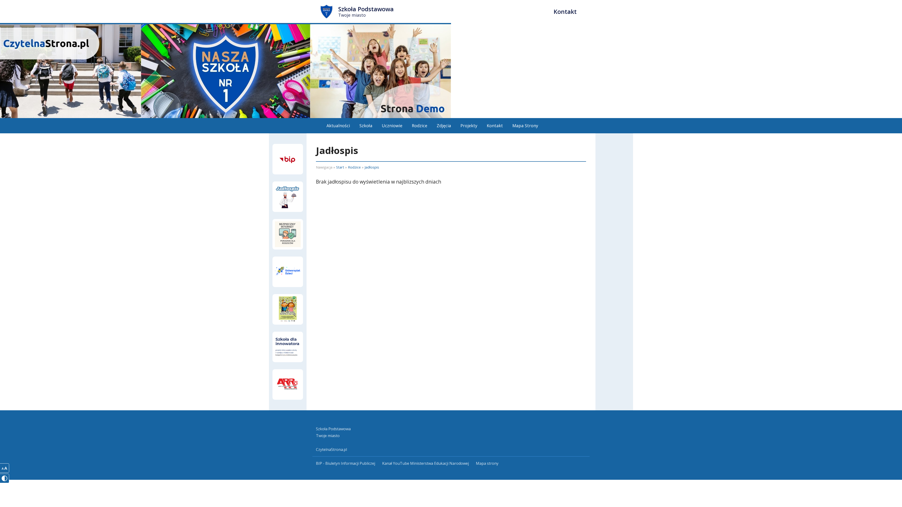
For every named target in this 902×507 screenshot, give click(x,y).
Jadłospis (372, 167)
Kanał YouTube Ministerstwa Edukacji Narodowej (425, 463)
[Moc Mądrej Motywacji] (287, 384)
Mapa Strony (525, 125)
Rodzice (419, 125)
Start (340, 167)
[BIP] (287, 159)
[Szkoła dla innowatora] (287, 347)
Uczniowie (392, 125)
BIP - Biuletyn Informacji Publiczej (345, 463)
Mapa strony (487, 463)
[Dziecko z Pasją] (287, 272)
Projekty (468, 125)
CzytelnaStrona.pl (331, 449)
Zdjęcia (444, 125)
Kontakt (565, 11)
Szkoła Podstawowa (366, 11)
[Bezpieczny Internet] (287, 234)
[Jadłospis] (287, 196)
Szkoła (365, 125)
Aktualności (338, 125)
